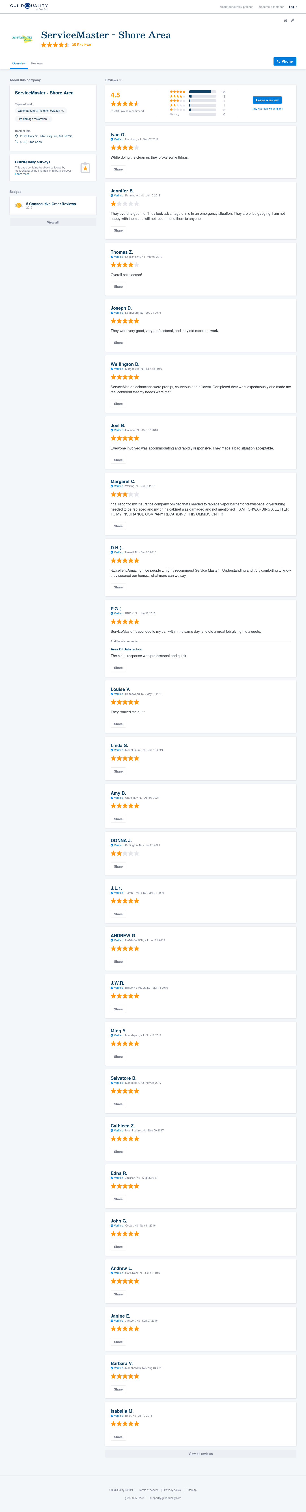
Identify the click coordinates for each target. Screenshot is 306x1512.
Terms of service (149, 1490)
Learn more (22, 174)
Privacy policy (172, 1490)
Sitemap (192, 1490)
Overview (19, 63)
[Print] (285, 20)
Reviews (37, 63)
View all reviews (201, 1453)
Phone (287, 61)
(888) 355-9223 (134, 1498)
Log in (293, 6)
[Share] (292, 20)
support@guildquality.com (165, 1498)
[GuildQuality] (29, 7)
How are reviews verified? (267, 109)
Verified (118, 139)
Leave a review (267, 100)
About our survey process (236, 6)
